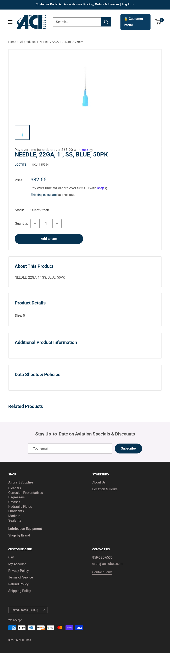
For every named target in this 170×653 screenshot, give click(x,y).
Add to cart (49, 239)
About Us (99, 482)
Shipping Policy (19, 591)
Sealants (14, 520)
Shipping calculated (43, 195)
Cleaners (14, 488)
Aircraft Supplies (20, 482)
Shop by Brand (19, 535)
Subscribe (128, 448)
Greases (14, 502)
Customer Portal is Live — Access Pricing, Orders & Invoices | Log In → (85, 4)
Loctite (20, 164)
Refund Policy (18, 584)
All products (27, 41)
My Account (17, 564)
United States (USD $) (24, 610)
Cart (11, 557)
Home (12, 41)
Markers (14, 516)
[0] (158, 21)
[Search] (106, 21)
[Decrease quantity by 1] (35, 223)
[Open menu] (10, 22)
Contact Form (102, 572)
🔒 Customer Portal (133, 22)
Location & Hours (105, 489)
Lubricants (16, 511)
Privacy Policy (18, 571)
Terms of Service (20, 577)
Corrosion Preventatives (25, 493)
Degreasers (16, 497)
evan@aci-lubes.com (107, 564)
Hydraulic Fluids (20, 507)
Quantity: (21, 223)
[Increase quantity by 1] (57, 223)
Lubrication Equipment (25, 529)
